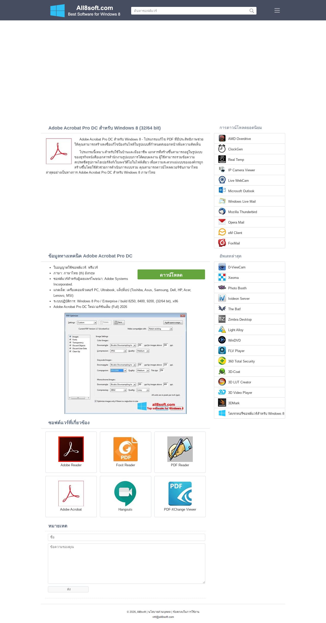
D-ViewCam (237, 267)
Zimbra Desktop (240, 319)
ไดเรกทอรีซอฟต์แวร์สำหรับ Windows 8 (256, 414)
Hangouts (125, 509)
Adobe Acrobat (71, 509)
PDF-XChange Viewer (180, 509)
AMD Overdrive (239, 139)
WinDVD (234, 340)
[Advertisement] (163, 58)
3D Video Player (240, 393)
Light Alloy (235, 330)
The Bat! (234, 309)
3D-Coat (234, 372)
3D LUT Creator (239, 382)
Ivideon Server (239, 299)
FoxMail (234, 243)
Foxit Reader (125, 465)
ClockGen (235, 149)
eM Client (235, 233)
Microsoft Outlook (241, 191)
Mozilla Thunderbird (242, 212)
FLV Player (236, 351)
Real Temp (236, 160)
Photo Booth (237, 288)
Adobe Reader (71, 465)
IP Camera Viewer (241, 170)
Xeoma (233, 278)
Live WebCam (238, 181)
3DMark (234, 403)
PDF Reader (180, 465)
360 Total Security (241, 361)
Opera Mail (236, 222)
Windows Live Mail (242, 201)
